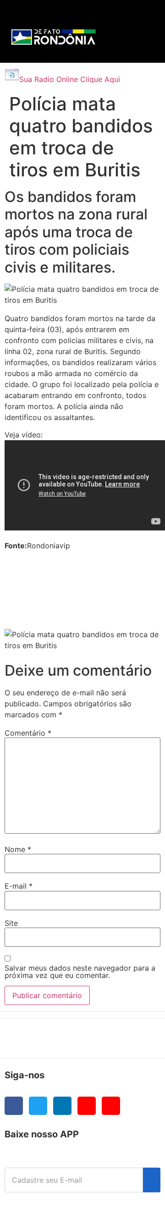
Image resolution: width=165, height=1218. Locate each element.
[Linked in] (62, 1106)
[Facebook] (14, 1106)
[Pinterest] (111, 1106)
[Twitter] (38, 1106)
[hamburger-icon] (138, 16)
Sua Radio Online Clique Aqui (69, 79)
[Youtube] (86, 1106)
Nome (18, 849)
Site (11, 923)
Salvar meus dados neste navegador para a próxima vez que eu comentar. (80, 971)
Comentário (28, 733)
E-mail (19, 886)
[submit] (151, 1180)
